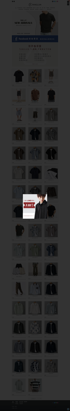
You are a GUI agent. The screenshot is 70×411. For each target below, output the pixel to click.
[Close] (46, 193)
